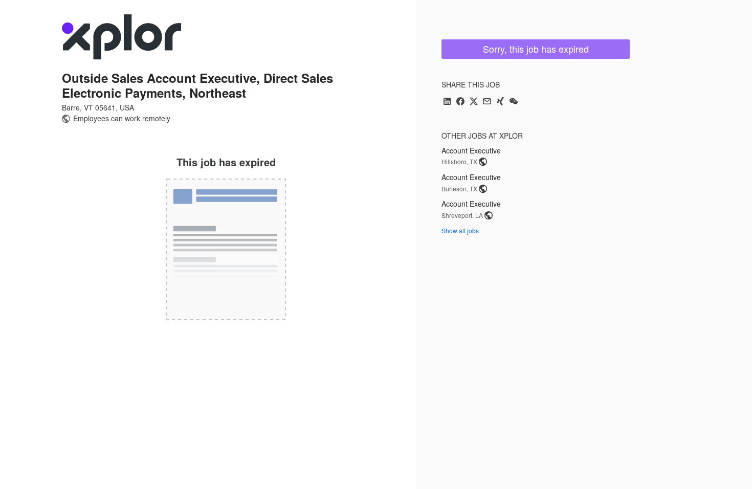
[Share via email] (487, 102)
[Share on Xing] (500, 102)
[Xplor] (121, 36)
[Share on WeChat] (514, 102)
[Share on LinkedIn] (447, 102)
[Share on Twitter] (474, 102)
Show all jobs (460, 230)
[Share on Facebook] (460, 102)
